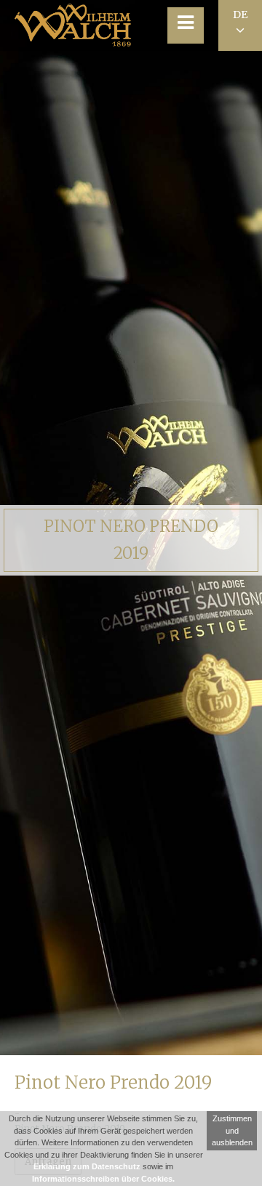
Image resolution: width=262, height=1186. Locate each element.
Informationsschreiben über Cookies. (103, 1178)
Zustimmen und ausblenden (232, 1130)
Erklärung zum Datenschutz (86, 1166)
